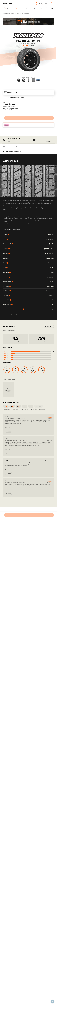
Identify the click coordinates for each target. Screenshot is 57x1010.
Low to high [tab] (42, 454)
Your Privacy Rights (9, 1006)
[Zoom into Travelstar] (28, 60)
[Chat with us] (52, 1001)
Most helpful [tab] (16, 454)
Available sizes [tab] (16, 264)
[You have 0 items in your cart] (50, 3)
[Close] (47, 993)
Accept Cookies (43, 1006)
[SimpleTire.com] (8, 3)
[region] (25, 1000)
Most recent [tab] (25, 454)
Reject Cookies (33, 1006)
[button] (28, 92)
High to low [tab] (34, 454)
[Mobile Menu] (53, 3)
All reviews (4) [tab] (6, 454)
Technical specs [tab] (7, 264)
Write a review (48, 370)
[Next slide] (52, 61)
